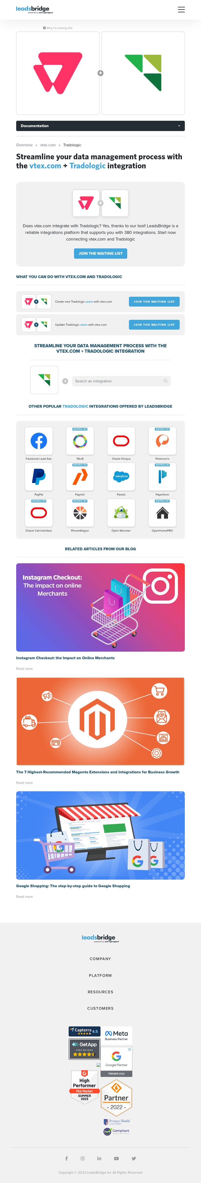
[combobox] (121, 381)
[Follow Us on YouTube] (116, 1159)
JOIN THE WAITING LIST (101, 253)
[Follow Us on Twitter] (134, 1159)
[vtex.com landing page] (58, 73)
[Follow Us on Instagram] (83, 1159)
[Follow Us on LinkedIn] (99, 1159)
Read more (24, 668)
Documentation (35, 126)
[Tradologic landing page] (143, 73)
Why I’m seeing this (59, 28)
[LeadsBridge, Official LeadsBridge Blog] (34, 9)
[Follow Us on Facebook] (66, 1159)
